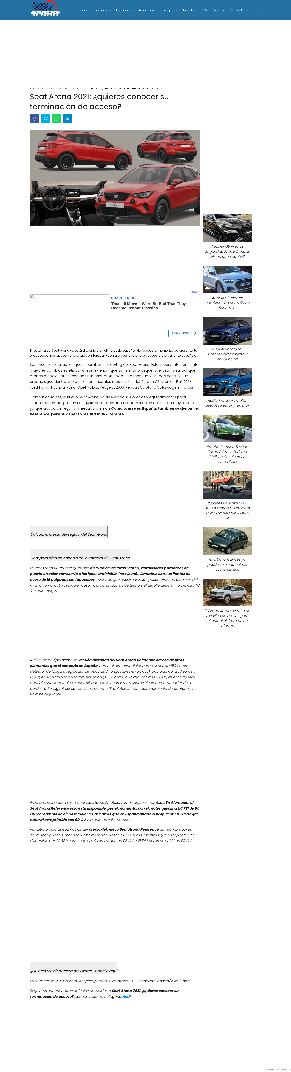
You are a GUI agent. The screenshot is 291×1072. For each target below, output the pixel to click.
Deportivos (239, 10)
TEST (257, 10)
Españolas (124, 10)
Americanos (147, 10)
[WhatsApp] (56, 118)
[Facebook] (34, 118)
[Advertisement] (145, 54)
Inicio (83, 10)
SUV (204, 10)
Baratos (219, 10)
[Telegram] (67, 118)
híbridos (189, 10)
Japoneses (101, 10)
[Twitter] (45, 118)
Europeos (170, 10)
